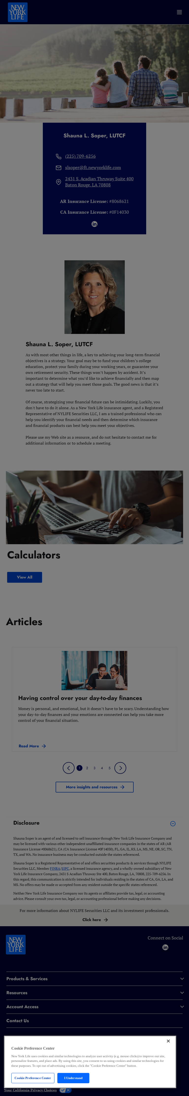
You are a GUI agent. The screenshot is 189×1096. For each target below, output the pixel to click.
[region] (90, 1062)
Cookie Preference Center (33, 1078)
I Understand (73, 1078)
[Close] (168, 1041)
